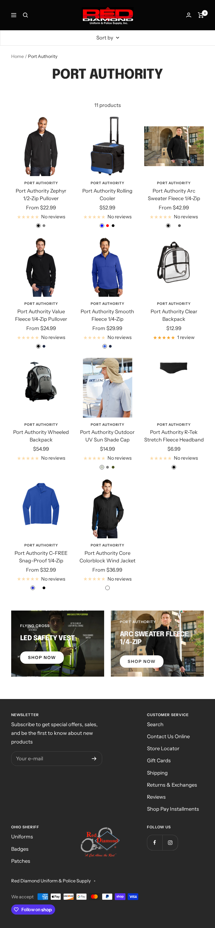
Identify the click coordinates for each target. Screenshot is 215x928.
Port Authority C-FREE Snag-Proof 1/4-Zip (41, 557)
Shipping (157, 773)
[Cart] (201, 15)
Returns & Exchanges (172, 785)
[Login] (188, 15)
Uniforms (22, 837)
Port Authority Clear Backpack (174, 315)
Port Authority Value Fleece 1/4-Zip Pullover (41, 315)
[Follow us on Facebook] (154, 842)
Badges (20, 849)
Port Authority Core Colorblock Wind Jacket (107, 557)
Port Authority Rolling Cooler (107, 195)
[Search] (25, 15)
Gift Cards (159, 761)
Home (17, 56)
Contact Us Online (168, 736)
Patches (20, 861)
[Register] (94, 759)
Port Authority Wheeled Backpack (41, 436)
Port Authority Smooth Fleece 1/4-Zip (107, 315)
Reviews (156, 797)
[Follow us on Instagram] (170, 842)
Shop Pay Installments (173, 809)
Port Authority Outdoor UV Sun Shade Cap (107, 436)
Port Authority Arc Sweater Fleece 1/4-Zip (174, 195)
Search (155, 724)
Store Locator (163, 748)
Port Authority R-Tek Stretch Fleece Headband (174, 436)
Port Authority (41, 183)
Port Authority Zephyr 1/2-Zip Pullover (41, 195)
